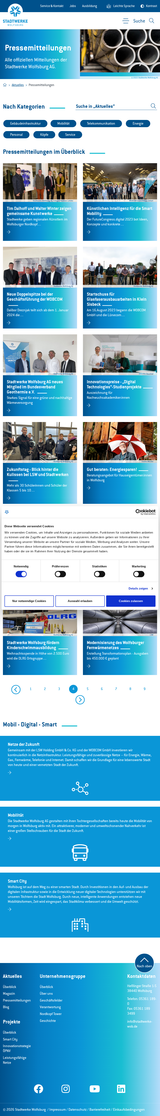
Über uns (46, 993)
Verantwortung (50, 1007)
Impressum (57, 1109)
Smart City (10, 1039)
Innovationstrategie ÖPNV (17, 1048)
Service (70, 134)
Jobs (73, 6)
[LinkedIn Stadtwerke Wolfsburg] (121, 1089)
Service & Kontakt (51, 6)
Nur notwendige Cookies (29, 601)
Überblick (9, 987)
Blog (6, 1007)
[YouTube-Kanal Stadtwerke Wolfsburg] (94, 1089)
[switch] (60, 574)
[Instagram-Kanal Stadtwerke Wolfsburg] (65, 1089)
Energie (138, 123)
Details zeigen (138, 588)
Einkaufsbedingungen (129, 1109)
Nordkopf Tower (50, 1014)
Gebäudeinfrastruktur (25, 123)
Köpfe (44, 134)
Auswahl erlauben (80, 601)
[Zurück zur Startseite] (15, 14)
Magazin (9, 993)
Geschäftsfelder (51, 1000)
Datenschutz (77, 1109)
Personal (16, 134)
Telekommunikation (101, 123)
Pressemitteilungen (17, 1000)
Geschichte (48, 1021)
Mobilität (63, 123)
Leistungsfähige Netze (14, 1060)
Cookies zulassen (131, 601)
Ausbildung (89, 6)
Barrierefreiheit (99, 1109)
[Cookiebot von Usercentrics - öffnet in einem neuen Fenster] (138, 512)
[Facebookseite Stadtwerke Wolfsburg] (38, 1089)
